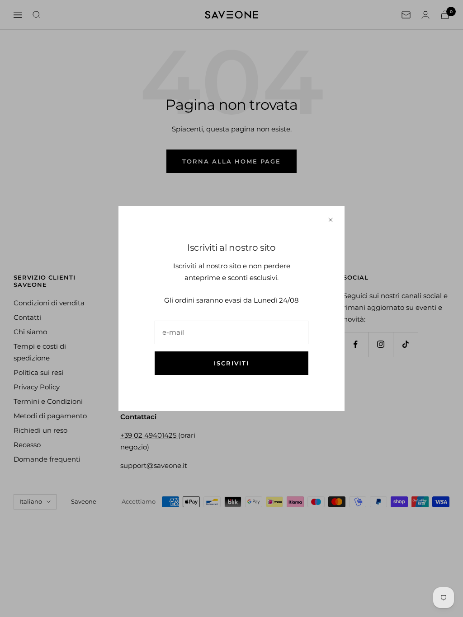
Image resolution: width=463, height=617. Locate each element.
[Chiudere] (330, 220)
